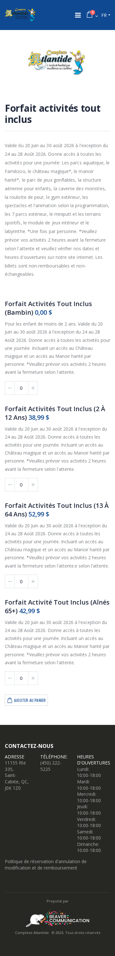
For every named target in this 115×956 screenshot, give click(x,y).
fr (104, 15)
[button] (92, 15)
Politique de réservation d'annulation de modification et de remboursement (46, 864)
